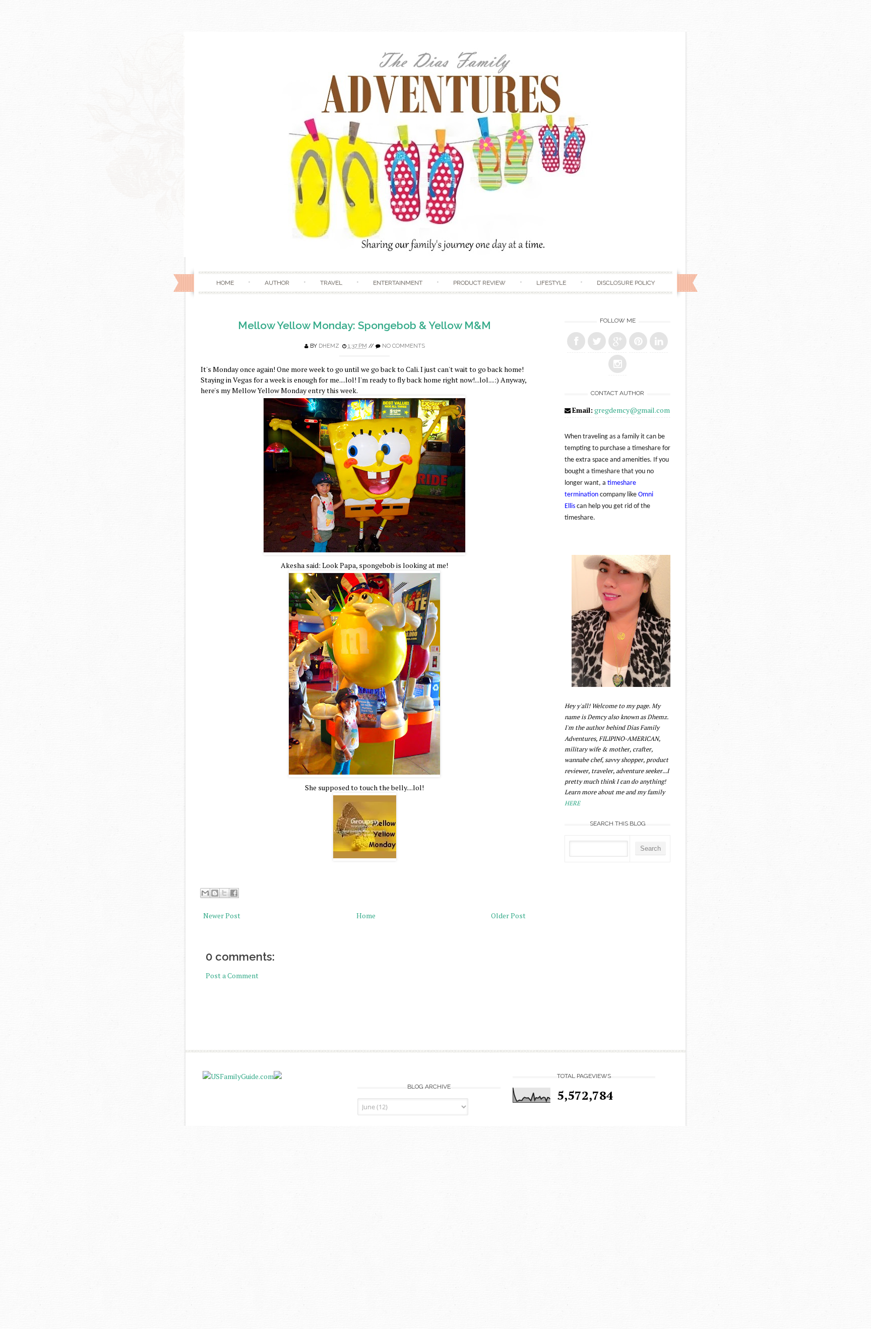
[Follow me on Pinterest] (638, 341)
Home (225, 282)
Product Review (479, 282)
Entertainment (397, 282)
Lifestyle (551, 282)
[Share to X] (224, 893)
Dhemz (329, 346)
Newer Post (221, 915)
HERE (572, 803)
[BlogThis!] (215, 893)
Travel (331, 282)
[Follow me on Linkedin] (659, 341)
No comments (403, 346)
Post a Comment (232, 975)
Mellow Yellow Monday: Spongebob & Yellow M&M (364, 325)
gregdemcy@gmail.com (632, 410)
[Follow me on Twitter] (597, 341)
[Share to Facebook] (234, 893)
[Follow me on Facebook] (576, 341)
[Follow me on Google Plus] (617, 341)
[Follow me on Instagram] (617, 364)
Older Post (508, 915)
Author (277, 282)
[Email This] (205, 893)
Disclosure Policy (626, 282)
